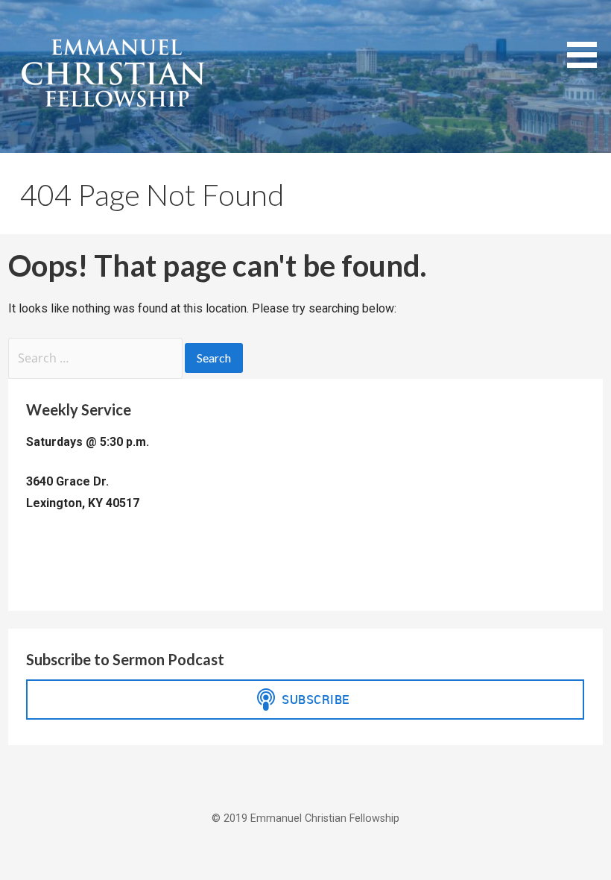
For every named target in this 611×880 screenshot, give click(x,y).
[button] (587, 36)
